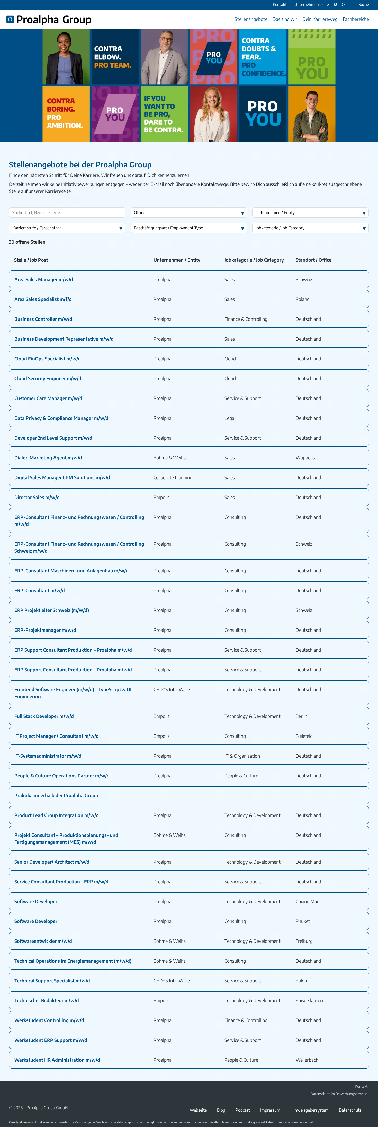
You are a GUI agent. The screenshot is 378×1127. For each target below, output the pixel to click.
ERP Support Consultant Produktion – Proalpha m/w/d (73, 650)
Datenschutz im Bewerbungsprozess (339, 1093)
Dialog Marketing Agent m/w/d (48, 457)
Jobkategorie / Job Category (280, 227)
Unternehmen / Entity (275, 212)
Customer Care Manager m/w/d (48, 398)
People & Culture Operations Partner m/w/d (62, 775)
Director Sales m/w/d (37, 497)
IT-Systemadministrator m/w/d (48, 756)
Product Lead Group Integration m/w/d (56, 815)
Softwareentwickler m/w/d (43, 941)
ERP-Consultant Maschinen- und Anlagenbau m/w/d (71, 570)
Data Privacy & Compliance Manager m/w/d (61, 418)
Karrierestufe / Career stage (37, 227)
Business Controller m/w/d (43, 319)
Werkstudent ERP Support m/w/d (50, 1040)
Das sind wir (285, 19)
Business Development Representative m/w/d (64, 339)
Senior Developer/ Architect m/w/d (51, 862)
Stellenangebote (251, 19)
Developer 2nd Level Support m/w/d (53, 438)
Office (139, 212)
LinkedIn (12, 1093)
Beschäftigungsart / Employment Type (168, 227)
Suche (364, 4)
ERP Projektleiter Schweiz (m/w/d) (51, 610)
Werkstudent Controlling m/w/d (49, 1020)
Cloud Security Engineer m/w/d (47, 378)
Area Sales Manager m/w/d (43, 279)
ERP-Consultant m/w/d (39, 590)
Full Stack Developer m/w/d (44, 716)
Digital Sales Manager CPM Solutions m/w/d (62, 477)
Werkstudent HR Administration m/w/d (57, 1060)
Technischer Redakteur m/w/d (46, 1000)
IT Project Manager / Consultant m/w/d (56, 736)
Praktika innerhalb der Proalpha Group (56, 795)
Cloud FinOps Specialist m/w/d (47, 358)
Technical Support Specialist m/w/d (52, 980)
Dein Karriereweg (320, 19)
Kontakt (361, 1086)
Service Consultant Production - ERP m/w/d (61, 881)
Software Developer (35, 901)
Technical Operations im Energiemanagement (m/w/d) (72, 961)
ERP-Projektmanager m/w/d (45, 630)
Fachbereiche (356, 19)
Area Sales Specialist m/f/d (43, 299)
